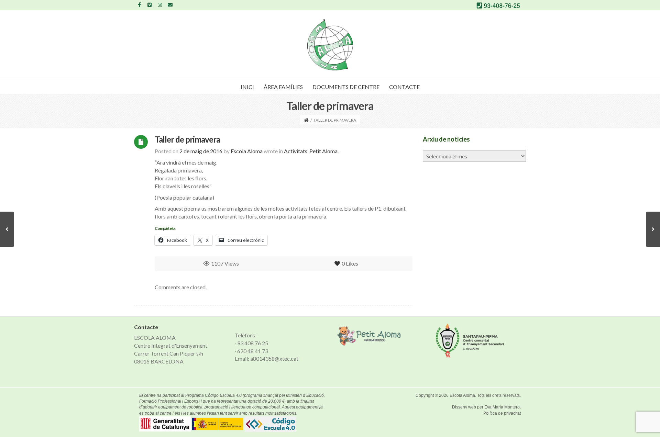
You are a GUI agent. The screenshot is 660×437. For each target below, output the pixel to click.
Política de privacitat (502, 413)
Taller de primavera (187, 139)
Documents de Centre (346, 86)
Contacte (404, 86)
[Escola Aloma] (330, 44)
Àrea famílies (283, 86)
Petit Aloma (323, 151)
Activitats (295, 151)
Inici (247, 86)
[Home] (306, 120)
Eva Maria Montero (502, 407)
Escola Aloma (462, 395)
